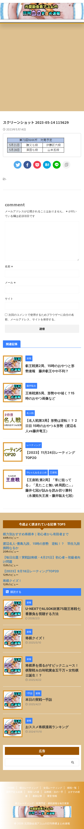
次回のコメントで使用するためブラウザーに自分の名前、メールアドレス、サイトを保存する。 (39, 317)
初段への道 (33, 791)
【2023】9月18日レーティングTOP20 (31, 571)
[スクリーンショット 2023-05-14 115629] (47, 165)
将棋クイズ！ (12, 581)
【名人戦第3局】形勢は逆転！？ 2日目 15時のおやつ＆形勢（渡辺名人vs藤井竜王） (51, 426)
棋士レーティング (29, 787)
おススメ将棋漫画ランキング (47, 727)
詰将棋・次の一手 (53, 791)
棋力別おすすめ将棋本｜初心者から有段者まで (36, 534)
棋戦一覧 (72, 787)
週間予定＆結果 (14, 791)
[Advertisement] (42, 67)
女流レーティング (52, 787)
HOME (10, 787)
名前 (9, 266)
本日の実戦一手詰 (38, 700)
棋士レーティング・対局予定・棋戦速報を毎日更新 (42, 803)
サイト (9, 298)
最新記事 (37, 795)
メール (10, 282)
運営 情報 (52, 795)
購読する (15, 591)
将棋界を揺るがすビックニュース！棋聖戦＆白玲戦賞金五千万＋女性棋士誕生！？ (52, 670)
